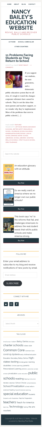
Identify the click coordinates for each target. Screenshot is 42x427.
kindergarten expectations (15, 133)
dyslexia (16, 354)
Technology (16, 406)
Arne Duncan (7, 341)
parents (26, 366)
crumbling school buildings (21, 131)
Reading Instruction (30, 379)
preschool (30, 369)
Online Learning (17, 365)
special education (15, 394)
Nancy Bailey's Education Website (21, 20)
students (32, 394)
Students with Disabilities (10, 398)
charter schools (13, 345)
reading (19, 378)
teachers (9, 402)
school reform (29, 386)
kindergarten (23, 362)
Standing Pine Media (25, 421)
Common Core (14, 350)
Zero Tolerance (11, 142)
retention (12, 383)
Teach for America (25, 402)
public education (23, 373)
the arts (32, 407)
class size (28, 345)
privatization (12, 373)
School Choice (20, 383)
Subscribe (12, 283)
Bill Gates (31, 341)
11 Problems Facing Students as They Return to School (19, 58)
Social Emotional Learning (23, 390)
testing (26, 407)
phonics (24, 369)
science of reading (9, 390)
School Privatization (14, 386)
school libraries (20, 138)
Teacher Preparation (25, 398)
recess (6, 383)
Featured (18, 125)
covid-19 (7, 354)
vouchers (7, 411)
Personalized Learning (12, 369)
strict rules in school (27, 140)
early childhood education (28, 354)
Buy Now (21, 183)
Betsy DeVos (23, 341)
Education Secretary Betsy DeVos (15, 358)
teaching (5, 407)
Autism (13, 341)
